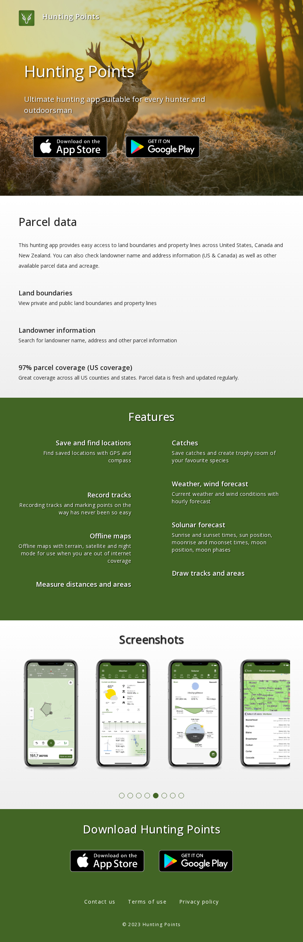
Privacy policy (199, 901)
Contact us (100, 901)
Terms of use (147, 901)
